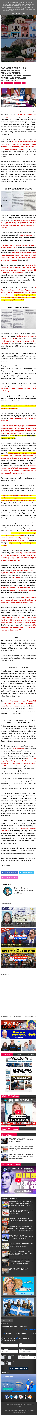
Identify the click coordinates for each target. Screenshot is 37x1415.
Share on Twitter (28, 872)
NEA (20, 83)
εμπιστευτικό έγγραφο (11, 333)
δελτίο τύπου (24, 640)
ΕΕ (2, 83)
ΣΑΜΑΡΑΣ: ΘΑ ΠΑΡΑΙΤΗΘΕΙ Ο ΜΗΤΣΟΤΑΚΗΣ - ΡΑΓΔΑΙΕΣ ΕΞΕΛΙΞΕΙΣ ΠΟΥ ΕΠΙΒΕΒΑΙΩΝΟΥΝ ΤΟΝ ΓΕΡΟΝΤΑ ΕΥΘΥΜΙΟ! (21, 1236)
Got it (23, 13)
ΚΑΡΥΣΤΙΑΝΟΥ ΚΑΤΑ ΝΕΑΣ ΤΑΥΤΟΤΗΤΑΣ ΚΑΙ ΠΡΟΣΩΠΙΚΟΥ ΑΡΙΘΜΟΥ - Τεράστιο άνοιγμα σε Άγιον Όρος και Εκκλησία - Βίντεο (21, 1228)
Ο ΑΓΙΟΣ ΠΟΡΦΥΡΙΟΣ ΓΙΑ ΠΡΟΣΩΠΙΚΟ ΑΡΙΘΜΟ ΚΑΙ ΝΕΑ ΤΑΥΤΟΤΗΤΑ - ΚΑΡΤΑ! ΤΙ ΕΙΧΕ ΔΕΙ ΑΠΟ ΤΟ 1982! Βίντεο (20, 1253)
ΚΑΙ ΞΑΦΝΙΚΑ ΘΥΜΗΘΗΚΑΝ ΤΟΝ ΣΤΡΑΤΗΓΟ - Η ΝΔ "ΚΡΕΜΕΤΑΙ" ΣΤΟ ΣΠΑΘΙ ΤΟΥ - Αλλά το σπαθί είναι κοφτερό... (21, 1156)
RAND (23, 83)
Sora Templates (13, 1410)
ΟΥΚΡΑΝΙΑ (10, 83)
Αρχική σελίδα (17, 1016)
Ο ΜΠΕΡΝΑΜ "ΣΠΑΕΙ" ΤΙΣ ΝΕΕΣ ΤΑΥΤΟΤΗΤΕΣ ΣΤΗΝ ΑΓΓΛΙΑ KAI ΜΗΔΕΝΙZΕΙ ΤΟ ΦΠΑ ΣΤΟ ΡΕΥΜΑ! (21, 1140)
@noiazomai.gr (7, 1320)
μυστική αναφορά (27, 232)
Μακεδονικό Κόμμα (18, 161)
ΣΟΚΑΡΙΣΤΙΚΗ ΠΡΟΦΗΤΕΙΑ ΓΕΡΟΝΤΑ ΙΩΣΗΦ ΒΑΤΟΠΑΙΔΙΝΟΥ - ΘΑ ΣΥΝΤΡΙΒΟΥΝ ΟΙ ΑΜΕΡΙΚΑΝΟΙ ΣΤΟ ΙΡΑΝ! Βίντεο (20, 1261)
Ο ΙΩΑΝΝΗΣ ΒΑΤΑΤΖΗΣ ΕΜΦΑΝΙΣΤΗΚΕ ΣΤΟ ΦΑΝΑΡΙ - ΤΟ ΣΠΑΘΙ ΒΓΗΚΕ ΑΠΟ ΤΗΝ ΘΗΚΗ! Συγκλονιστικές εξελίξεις (21, 1220)
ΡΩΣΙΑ (15, 83)
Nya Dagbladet (26, 217)
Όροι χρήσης (21, 1410)
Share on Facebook (11, 872)
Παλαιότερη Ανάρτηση (30, 1016)
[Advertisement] (18, 38)
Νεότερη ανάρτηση (6, 1016)
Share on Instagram (11, 877)
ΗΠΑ (5, 83)
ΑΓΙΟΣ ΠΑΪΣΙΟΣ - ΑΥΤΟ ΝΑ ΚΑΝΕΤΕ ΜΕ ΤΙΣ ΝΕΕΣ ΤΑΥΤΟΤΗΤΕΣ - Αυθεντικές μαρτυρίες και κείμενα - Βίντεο (21, 1148)
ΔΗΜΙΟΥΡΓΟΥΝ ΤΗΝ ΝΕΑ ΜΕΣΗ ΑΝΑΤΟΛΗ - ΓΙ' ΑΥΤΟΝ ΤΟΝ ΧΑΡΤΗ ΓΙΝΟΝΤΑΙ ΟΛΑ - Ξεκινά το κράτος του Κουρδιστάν (21, 1245)
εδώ (24, 181)
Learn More (16, 13)
